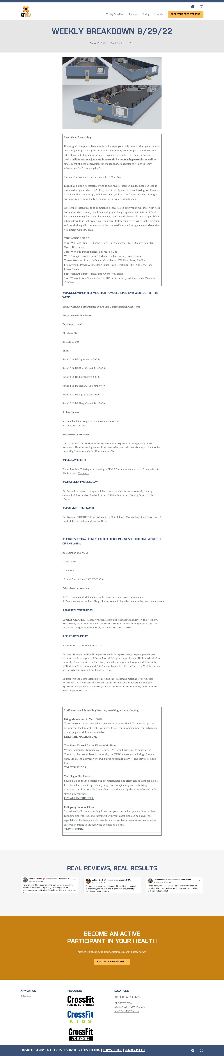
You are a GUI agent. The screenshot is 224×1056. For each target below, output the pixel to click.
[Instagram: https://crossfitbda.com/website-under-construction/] (201, 1050)
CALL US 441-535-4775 (127, 997)
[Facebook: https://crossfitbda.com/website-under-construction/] (193, 1050)
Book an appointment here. (75, 690)
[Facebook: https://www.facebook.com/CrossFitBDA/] (193, 7)
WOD (131, 43)
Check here (83, 473)
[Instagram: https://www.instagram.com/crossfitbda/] (201, 7)
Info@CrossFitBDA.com (126, 1011)
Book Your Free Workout (112, 962)
